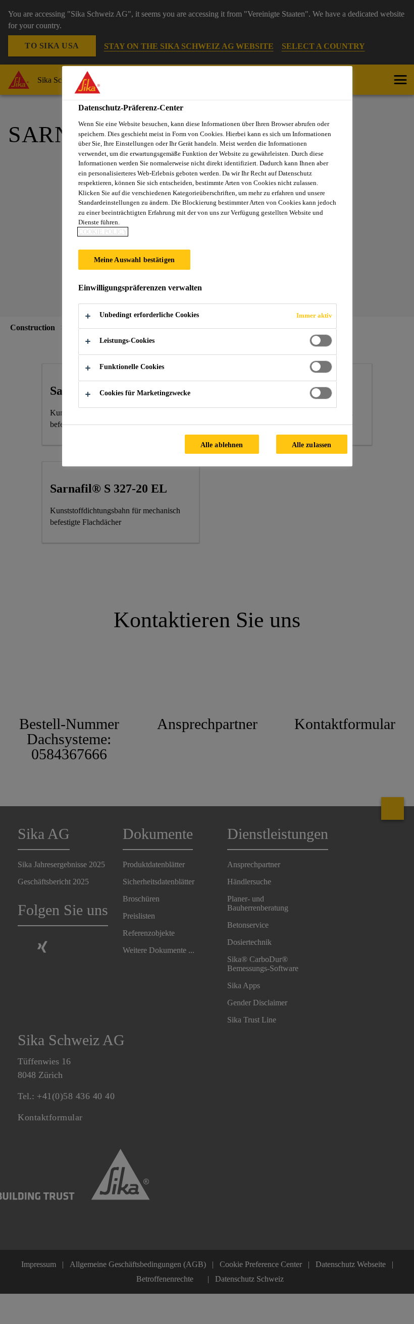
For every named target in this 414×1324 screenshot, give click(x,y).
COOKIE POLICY (102, 231)
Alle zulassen (312, 445)
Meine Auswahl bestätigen (134, 260)
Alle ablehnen (221, 445)
